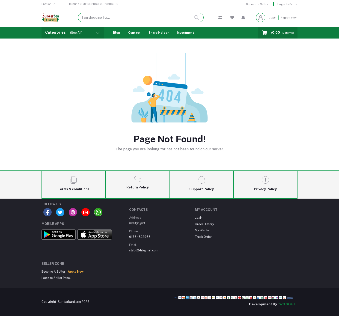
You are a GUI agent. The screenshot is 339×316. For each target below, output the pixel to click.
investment (185, 32)
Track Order (203, 236)
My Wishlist (203, 230)
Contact (134, 32)
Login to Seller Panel (56, 278)
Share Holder (159, 32)
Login (273, 17)
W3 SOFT (287, 304)
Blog (116, 32)
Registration (289, 17)
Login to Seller (287, 4)
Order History (204, 224)
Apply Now (75, 271)
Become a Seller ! (258, 4)
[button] (243, 17)
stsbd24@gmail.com (143, 250)
